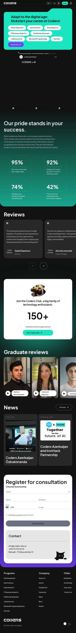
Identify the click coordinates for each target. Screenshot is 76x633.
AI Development (17, 28)
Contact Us (68, 592)
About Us (42, 578)
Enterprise (67, 578)
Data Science (35, 28)
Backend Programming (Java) (14, 606)
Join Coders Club (33, 333)
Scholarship (68, 583)
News (41, 597)
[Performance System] (58, 3)
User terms (68, 588)
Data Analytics (52, 28)
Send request (38, 523)
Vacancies (42, 592)
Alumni (41, 583)
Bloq (40, 601)
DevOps (56, 39)
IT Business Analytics (19, 33)
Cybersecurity (16, 39)
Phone (8, 505)
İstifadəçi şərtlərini (15, 515)
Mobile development (41, 33)
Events (41, 606)
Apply (65, 3)
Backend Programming (38, 39)
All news (63, 407)
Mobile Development (11, 597)
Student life (43, 588)
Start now (14, 44)
